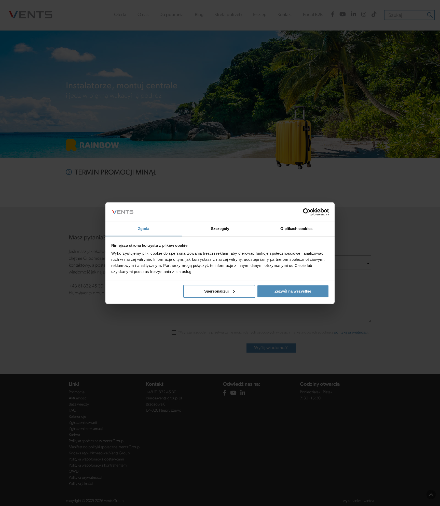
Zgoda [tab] (143, 229)
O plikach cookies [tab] (296, 229)
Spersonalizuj (216, 291)
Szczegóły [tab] (220, 229)
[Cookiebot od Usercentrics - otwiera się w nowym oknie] (306, 212)
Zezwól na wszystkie (292, 291)
